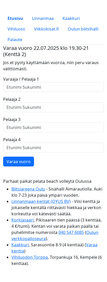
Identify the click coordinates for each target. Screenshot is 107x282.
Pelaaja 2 (12, 99)
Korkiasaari (22, 220)
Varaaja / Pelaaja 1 (21, 79)
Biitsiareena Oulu (28, 189)
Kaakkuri (71, 18)
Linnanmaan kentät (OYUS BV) (41, 201)
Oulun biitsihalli (83, 29)
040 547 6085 (71, 232)
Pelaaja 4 (12, 139)
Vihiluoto (16, 29)
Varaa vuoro (18, 161)
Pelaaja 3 (12, 119)
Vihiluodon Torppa (29, 257)
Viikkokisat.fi (46, 29)
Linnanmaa (43, 18)
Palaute (15, 39)
